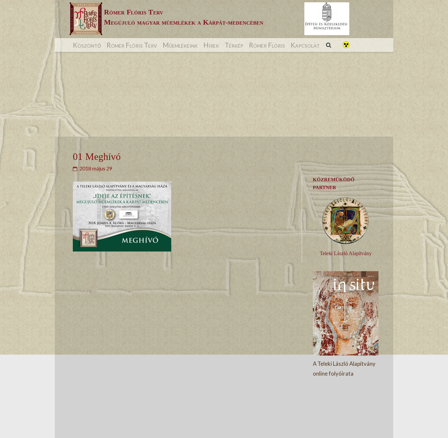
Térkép (234, 45)
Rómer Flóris (267, 45)
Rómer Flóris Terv (132, 45)
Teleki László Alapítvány (346, 253)
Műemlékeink (180, 45)
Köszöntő (87, 45)
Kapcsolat (305, 45)
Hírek (211, 45)
